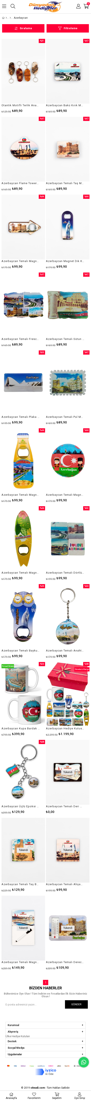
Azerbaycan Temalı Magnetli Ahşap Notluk (20, 962)
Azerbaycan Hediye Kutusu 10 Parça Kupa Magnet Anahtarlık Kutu (65, 728)
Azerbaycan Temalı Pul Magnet (65, 416)
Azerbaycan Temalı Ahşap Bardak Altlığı (65, 884)
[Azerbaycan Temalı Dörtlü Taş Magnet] (68, 538)
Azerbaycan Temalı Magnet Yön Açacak (20, 261)
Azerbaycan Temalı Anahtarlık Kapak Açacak (65, 650)
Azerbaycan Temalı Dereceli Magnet (65, 962)
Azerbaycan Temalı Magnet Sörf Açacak (20, 572)
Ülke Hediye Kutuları (18, 1036)
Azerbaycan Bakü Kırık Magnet (65, 105)
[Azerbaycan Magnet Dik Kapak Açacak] (68, 227)
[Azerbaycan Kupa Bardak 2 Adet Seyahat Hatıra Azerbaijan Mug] (23, 694)
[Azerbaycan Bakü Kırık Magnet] (68, 71)
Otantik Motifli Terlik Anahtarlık (20, 105)
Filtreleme (70, 28)
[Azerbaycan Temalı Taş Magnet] (68, 149)
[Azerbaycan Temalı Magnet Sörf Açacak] (23, 538)
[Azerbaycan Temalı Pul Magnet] (68, 382)
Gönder (76, 1004)
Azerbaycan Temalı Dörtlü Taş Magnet (65, 572)
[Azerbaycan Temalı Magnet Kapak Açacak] (68, 460)
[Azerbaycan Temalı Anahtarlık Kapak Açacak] (68, 616)
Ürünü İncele (32, 75)
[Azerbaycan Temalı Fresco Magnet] (23, 305)
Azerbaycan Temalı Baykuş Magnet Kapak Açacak (20, 650)
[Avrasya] (10, 18)
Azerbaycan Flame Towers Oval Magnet (20, 183)
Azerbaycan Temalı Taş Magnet (65, 183)
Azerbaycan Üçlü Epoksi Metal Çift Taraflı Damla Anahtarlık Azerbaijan (20, 806)
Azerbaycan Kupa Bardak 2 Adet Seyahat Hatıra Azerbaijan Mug (20, 728)
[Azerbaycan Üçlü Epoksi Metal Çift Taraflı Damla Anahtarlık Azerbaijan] (23, 772)
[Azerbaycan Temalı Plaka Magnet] (23, 382)
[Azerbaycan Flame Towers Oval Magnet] (23, 149)
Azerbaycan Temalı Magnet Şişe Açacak (20, 494)
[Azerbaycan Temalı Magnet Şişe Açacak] (23, 460)
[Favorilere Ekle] (23, 75)
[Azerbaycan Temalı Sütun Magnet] (68, 305)
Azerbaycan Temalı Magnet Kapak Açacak (65, 494)
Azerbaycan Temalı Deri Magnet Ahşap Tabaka (65, 806)
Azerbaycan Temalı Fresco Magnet (20, 339)
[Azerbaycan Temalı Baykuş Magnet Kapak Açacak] (23, 616)
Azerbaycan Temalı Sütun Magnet (65, 339)
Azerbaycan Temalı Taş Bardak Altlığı (20, 884)
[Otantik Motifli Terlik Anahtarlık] (23, 71)
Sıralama (26, 28)
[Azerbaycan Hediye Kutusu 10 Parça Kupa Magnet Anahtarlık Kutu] (68, 694)
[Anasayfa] (6, 18)
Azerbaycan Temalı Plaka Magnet (20, 416)
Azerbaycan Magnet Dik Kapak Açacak (65, 261)
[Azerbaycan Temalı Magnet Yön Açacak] (23, 227)
